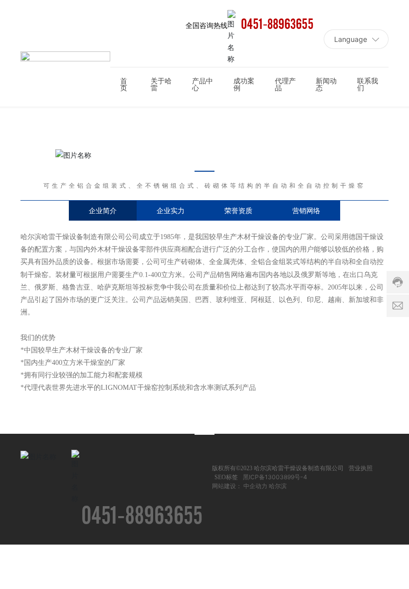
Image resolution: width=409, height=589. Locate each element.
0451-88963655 (277, 24)
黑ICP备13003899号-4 (275, 477)
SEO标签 (226, 477)
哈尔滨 (278, 486)
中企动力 (255, 486)
